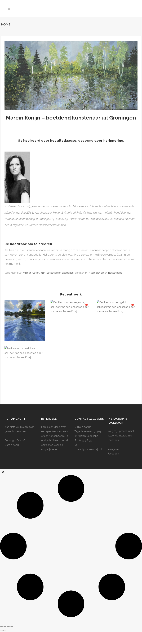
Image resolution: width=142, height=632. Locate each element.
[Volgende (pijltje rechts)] (4, 630)
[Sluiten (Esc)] (11, 626)
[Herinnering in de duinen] (25, 366)
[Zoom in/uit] (1, 626)
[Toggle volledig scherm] (4, 626)
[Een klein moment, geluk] (117, 320)
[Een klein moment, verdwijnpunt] (25, 320)
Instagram (113, 449)
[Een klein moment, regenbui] (71, 320)
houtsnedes (115, 272)
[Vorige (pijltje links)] (1, 630)
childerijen (98, 272)
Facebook (113, 453)
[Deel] (8, 626)
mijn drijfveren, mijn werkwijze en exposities (48, 272)
